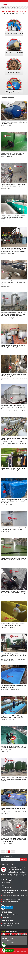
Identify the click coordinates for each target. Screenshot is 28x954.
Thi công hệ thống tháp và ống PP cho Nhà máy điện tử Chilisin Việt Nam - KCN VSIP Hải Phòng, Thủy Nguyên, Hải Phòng (13, 314)
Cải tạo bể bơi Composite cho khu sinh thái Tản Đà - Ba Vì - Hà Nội (13, 686)
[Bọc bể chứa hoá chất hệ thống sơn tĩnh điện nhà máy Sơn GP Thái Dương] (14, 611)
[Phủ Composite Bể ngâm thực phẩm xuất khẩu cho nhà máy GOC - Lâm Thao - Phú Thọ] (14, 269)
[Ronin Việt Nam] (4, 3)
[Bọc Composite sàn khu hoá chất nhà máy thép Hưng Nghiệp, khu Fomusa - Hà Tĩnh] (14, 547)
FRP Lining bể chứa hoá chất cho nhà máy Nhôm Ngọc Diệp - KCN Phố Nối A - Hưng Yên (14, 592)
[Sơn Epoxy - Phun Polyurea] (14, 85)
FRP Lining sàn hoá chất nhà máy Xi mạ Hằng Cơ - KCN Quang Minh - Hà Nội (12, 153)
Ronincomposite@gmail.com (7, 1)
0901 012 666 (17, 899)
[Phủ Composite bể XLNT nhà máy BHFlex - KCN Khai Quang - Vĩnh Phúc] (14, 364)
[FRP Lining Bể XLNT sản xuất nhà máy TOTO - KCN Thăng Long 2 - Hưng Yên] (14, 334)
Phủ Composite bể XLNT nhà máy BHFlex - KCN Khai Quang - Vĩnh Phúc (13, 375)
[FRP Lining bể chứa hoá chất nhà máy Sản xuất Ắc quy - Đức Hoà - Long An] (14, 457)
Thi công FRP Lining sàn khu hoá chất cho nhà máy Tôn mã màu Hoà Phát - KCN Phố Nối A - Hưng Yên (13, 747)
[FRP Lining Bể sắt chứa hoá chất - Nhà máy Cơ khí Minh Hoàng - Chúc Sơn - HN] (14, 518)
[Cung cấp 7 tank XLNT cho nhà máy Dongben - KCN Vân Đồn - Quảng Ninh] (14, 705)
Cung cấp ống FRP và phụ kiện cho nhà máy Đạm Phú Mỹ (14, 438)
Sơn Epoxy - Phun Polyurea (14, 92)
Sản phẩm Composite (14, 72)
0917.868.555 (18, 1)
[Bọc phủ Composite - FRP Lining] (14, 26)
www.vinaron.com (11, 904)
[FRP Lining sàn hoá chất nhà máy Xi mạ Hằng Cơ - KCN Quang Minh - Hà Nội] (14, 141)
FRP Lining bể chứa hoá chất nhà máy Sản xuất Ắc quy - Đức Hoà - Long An (13, 469)
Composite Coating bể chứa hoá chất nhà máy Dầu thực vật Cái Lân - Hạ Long (13, 185)
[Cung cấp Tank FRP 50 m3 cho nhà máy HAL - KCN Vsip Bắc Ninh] (14, 110)
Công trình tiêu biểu (13, 7)
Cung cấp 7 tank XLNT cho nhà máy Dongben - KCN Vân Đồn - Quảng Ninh (12, 716)
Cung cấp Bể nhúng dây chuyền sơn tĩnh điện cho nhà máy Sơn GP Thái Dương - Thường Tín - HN (13, 217)
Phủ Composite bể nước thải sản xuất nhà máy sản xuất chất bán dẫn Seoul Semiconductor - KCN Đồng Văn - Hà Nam (13, 250)
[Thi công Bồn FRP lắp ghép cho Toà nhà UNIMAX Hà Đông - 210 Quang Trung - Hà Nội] (14, 394)
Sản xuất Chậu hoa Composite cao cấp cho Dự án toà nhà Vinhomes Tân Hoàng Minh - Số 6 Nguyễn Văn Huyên (14, 839)
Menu (24, 4)
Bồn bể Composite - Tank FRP (14, 53)
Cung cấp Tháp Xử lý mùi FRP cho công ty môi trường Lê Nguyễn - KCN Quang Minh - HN (13, 655)
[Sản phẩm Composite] (14, 65)
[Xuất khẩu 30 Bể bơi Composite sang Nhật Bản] (14, 797)
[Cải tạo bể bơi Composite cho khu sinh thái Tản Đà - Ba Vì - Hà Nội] (14, 674)
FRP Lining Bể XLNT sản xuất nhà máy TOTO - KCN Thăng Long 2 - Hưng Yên (14, 346)
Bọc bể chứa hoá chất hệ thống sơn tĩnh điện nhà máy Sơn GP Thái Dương (13, 624)
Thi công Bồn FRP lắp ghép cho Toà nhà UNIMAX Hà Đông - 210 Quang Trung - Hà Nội (13, 407)
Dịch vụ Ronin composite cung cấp (14, 11)
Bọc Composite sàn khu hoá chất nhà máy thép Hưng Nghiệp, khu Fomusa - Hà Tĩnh (13, 558)
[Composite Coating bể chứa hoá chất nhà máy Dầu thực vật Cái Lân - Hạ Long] (14, 173)
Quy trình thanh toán (6, 885)
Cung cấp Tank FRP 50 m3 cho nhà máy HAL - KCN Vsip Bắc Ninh (14, 122)
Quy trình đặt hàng (6, 882)
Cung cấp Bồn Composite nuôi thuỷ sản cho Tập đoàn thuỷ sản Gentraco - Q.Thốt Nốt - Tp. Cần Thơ (14, 501)
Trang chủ (3, 7)
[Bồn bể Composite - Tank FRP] (14, 46)
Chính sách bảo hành (6, 887)
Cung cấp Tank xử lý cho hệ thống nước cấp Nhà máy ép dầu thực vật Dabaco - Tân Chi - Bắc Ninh (14, 779)
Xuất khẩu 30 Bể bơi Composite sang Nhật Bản (13, 808)
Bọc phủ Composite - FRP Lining (14, 33)
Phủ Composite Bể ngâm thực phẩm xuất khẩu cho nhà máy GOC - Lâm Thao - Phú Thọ (13, 282)
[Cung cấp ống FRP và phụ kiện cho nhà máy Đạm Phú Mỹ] (14, 426)
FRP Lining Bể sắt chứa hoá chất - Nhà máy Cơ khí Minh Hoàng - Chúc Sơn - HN (13, 528)
